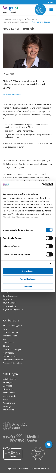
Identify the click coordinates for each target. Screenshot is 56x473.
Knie (4, 339)
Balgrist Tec (8, 299)
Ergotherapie (8, 386)
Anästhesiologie (9, 379)
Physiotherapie (9, 403)
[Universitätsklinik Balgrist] (7, 9)
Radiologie (7, 406)
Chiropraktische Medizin (13, 359)
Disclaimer (23, 468)
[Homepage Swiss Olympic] (21, 438)
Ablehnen (28, 286)
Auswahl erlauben (28, 279)
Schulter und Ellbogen (12, 349)
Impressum (12, 468)
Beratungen (8, 382)
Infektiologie (8, 389)
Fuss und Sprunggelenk (12, 325)
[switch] (49, 238)
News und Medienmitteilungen (15, 22)
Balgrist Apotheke (10, 296)
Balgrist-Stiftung (9, 306)
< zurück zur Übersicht (12, 94)
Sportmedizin (8, 353)
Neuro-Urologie (9, 396)
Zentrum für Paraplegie (12, 363)
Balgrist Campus (9, 302)
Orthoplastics (8, 342)
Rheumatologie (9, 409)
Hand (5, 329)
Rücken (6, 346)
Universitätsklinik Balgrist (13, 19)
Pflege (5, 399)
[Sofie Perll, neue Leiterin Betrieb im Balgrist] (28, 51)
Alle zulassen (28, 271)
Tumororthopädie (10, 356)
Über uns (31, 19)
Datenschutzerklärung (40, 468)
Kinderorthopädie (10, 335)
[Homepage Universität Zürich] (15, 426)
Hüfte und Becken (10, 332)
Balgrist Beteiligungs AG (13, 309)
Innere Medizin (9, 392)
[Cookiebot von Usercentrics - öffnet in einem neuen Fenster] (41, 184)
